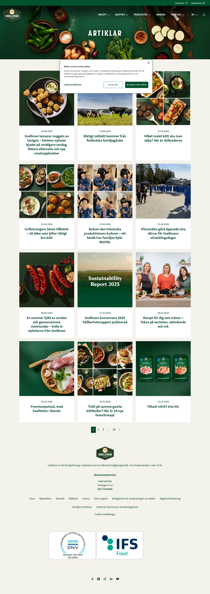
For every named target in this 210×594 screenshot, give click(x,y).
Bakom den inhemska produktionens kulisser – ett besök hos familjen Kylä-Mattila (105, 236)
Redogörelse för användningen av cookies (133, 499)
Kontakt (60, 499)
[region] (106, 76)
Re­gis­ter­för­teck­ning (170, 499)
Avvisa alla (113, 85)
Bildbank (73, 499)
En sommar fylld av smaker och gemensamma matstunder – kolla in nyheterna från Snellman (47, 324)
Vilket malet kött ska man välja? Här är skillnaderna (163, 138)
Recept (102, 15)
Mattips (120, 15)
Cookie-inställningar (73, 85)
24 (114, 429)
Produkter (140, 15)
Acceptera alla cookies (137, 85)
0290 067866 (105, 481)
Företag (176, 15)
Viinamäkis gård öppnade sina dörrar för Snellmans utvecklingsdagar (163, 234)
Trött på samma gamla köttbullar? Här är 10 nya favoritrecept (105, 411)
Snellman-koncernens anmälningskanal (117, 507)
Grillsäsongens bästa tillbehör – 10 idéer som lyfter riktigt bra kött (47, 234)
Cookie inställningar (105, 514)
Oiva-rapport (101, 499)
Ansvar (160, 15)
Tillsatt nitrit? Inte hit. (163, 407)
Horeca (86, 499)
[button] (110, 15)
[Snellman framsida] (12, 14)
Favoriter (179, 3)
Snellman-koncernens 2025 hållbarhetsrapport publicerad (105, 320)
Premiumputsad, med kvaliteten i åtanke (47, 409)
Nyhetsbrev (45, 499)
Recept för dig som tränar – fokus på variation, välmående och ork (163, 322)
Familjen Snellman (82, 507)
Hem (32, 499)
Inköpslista (196, 3)
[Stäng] (148, 63)
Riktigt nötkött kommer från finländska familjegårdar (105, 138)
